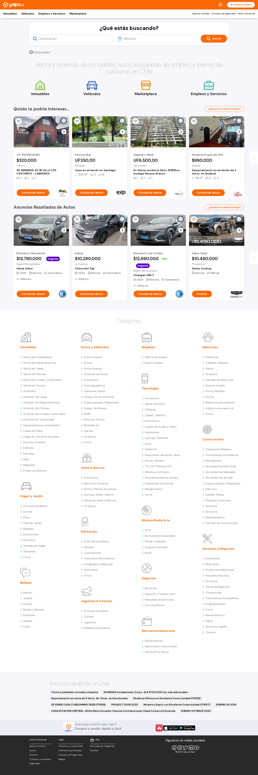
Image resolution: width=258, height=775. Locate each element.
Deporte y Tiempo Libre (160, 594)
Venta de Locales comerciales (42, 380)
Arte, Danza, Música (96, 541)
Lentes (27, 604)
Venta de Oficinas (34, 374)
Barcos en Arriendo (96, 483)
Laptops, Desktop (156, 438)
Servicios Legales (216, 626)
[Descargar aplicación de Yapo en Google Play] (187, 728)
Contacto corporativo (40, 759)
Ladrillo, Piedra (215, 494)
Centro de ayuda (246, 13)
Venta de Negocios (218, 587)
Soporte (33, 754)
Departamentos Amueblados (42, 425)
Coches (89, 616)
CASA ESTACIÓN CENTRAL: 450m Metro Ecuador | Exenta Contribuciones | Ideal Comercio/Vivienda (113, 710)
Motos (88, 363)
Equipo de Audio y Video (161, 426)
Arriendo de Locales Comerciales (44, 414)
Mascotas (210, 347)
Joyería (27, 598)
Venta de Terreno (34, 385)
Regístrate (34, 763)
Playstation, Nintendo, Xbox (162, 455)
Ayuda (32, 750)
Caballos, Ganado (217, 363)
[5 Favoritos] (18, 121)
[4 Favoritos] (77, 121)
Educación (89, 531)
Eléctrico (211, 489)
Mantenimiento (215, 517)
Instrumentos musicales (160, 536)
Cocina (27, 511)
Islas (26, 459)
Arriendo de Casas (35, 397)
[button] (64, 131)
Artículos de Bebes (35, 506)
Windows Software (157, 472)
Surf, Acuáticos (154, 605)
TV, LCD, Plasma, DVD (158, 466)
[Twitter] (185, 747)
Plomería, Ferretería (218, 500)
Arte (148, 530)
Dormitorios (30, 534)
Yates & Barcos (92, 468)
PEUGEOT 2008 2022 (124, 704)
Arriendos (29, 391)
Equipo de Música (95, 408)
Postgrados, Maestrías (98, 564)
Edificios (28, 448)
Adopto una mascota (219, 408)
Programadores (216, 604)
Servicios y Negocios (218, 549)
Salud (209, 621)
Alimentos (212, 357)
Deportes (149, 578)
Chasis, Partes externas (99, 397)
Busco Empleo (154, 363)
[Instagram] (180, 747)
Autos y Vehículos (95, 347)
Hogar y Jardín (31, 496)
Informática (152, 421)
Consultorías (214, 592)
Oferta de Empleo (156, 357)
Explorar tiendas (200, 13)
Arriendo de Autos (96, 374)
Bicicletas (151, 588)
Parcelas (28, 453)
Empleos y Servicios (51, 13)
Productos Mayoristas (220, 570)
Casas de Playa (33, 431)
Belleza (25, 583)
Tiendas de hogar (34, 546)
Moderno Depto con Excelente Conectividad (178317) (177, 704)
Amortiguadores (94, 385)
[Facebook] (174, 747)
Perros (210, 397)
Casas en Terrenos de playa (41, 436)
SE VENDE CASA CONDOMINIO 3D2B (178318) (78, 704)
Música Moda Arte (156, 520)
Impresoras (152, 432)
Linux (148, 443)
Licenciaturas (92, 553)
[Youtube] (196, 747)
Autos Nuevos (93, 368)
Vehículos (27, 13)
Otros (27, 557)
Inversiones (213, 558)
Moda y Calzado (33, 609)
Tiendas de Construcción (222, 523)
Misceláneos (213, 460)
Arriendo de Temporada (38, 419)
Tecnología (150, 388)
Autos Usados (93, 357)
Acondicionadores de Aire (161, 477)
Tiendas (94, 750)
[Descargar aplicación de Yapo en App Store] (171, 728)
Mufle (87, 414)
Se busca (29, 540)
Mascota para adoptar (220, 402)
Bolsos (27, 592)
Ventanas (29, 551)
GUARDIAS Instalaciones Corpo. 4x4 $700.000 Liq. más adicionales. (146, 692)
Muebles (28, 529)
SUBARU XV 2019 (226, 704)
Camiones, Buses (94, 391)
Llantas (88, 431)
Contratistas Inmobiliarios (222, 455)
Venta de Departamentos (39, 363)
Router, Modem (154, 460)
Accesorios (91, 380)
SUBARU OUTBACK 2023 (196, 710)
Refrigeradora (153, 489)
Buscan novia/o (215, 385)
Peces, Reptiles (215, 391)
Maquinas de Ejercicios (159, 599)
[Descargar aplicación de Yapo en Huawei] (159, 728)
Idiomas (89, 547)
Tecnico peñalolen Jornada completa (74, 692)
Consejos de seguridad (223, 13)
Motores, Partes (94, 419)
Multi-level (212, 564)
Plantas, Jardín (32, 523)
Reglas (61, 759)
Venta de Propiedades (37, 357)
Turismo (211, 632)
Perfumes (29, 615)
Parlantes (151, 449)
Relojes (27, 621)
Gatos (210, 368)
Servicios (211, 506)
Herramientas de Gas (219, 477)
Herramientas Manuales (221, 472)
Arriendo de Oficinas (36, 408)
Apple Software (155, 404)
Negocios (29, 465)
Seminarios (91, 570)
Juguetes (90, 622)
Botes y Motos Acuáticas (100, 489)
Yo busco (90, 506)
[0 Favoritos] (194, 121)
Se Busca (89, 436)
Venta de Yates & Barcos (100, 500)
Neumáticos (91, 425)
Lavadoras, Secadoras (159, 483)
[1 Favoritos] (135, 121)
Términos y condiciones (70, 746)
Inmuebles (10, 13)
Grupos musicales (156, 547)
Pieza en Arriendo (34, 442)
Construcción (213, 439)
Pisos (26, 517)
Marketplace (78, 13)
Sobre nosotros (37, 746)
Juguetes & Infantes (96, 601)
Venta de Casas (33, 368)
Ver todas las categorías (102, 746)
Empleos (148, 347)
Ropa (26, 626)
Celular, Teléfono (155, 415)
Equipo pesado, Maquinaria (101, 402)
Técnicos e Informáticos (99, 558)
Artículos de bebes (96, 611)
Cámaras (150, 409)
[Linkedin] (191, 747)
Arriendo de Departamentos (41, 402)
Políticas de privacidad (69, 750)
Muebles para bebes (97, 628)
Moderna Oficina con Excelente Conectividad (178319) (167, 698)
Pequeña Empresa (217, 575)
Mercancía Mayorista (158, 631)
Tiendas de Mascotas (219, 380)
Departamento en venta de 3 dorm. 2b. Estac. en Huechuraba (89, 698)
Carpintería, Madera (218, 449)
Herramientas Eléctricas (221, 466)
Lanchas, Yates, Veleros (99, 494)
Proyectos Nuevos (35, 470)
